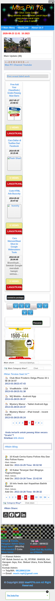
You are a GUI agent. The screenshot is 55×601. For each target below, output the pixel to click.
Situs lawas (7, 552)
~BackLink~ (23, 27)
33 (40, 497)
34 (45, 497)
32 (36, 497)
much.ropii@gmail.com (25, 573)
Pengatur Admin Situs (12, 543)
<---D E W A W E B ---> (17, 62)
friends (14, 541)
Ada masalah (8, 549)
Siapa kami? (7, 546)
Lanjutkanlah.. (14, 133)
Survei (5, 541)
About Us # (37, 27)
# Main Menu (8, 27)
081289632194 (23, 570)
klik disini (19, 438)
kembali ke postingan (15, 298)
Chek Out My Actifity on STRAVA (41, 551)
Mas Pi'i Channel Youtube (18, 65)
